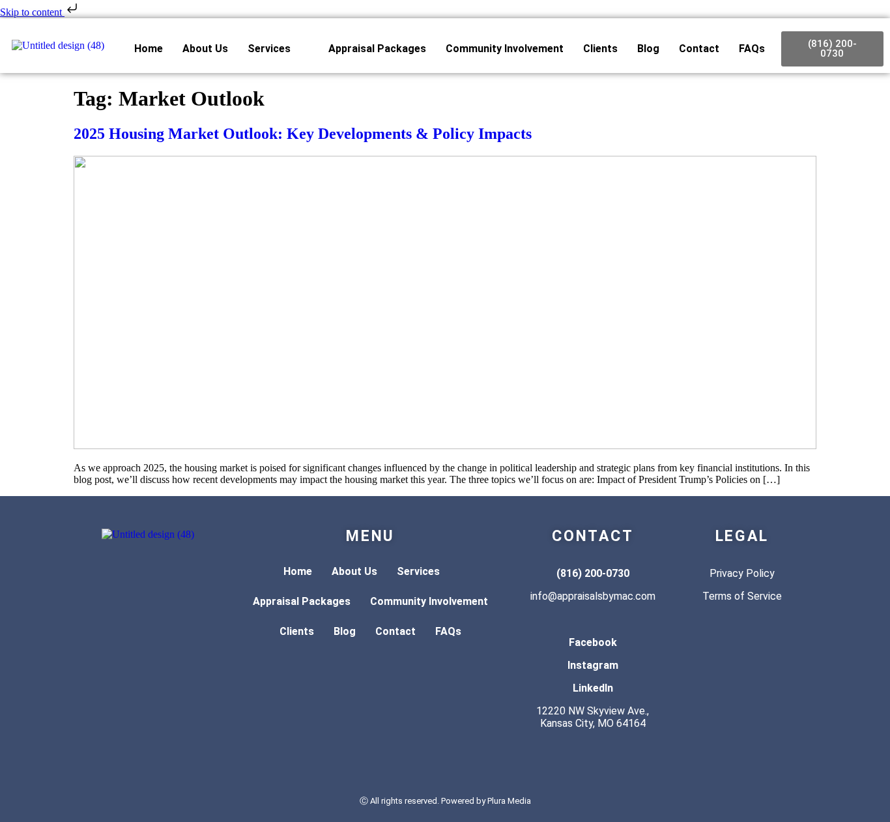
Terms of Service (742, 596)
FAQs (752, 48)
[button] (278, 49)
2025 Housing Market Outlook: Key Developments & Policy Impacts (303, 133)
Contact (699, 48)
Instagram (592, 665)
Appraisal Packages (377, 48)
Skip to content (32, 12)
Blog (648, 48)
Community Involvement (505, 48)
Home (148, 48)
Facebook (593, 642)
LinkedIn (593, 688)
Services (269, 48)
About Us (205, 48)
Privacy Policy (742, 573)
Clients (600, 48)
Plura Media (509, 801)
